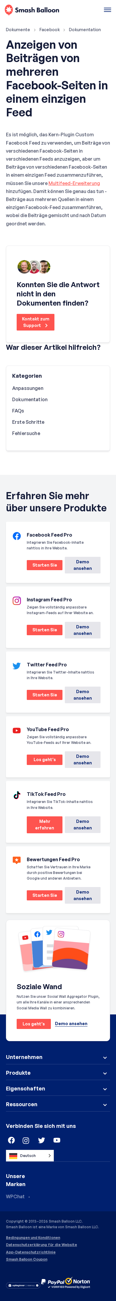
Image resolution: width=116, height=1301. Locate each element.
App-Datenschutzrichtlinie (31, 1252)
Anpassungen (27, 388)
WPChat (15, 1196)
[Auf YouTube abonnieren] (57, 1140)
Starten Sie (42, 566)
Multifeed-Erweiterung (74, 183)
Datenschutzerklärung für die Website (41, 1245)
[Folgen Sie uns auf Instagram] (26, 1140)
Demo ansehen (82, 565)
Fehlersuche (26, 433)
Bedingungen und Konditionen (33, 1238)
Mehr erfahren (40, 826)
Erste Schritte (28, 422)
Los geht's (41, 761)
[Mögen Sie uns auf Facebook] (10, 1140)
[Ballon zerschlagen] (32, 10)
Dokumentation (85, 29)
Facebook (50, 29)
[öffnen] (107, 10)
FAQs (18, 411)
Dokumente (18, 29)
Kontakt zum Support (35, 322)
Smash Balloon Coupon (26, 1259)
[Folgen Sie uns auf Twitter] (41, 1140)
